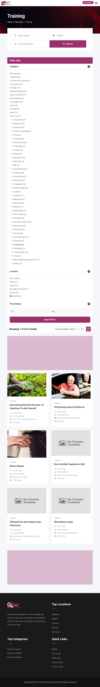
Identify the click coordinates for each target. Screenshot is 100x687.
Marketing (18, 203)
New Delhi (56, 632)
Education (19, 158)
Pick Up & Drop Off (22, 222)
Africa (14, 282)
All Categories (15, 73)
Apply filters (50, 319)
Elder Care (18, 161)
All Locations (15, 278)
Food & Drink (19, 176)
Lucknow (55, 623)
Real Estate (19, 226)
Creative (18, 150)
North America (30, 419)
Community (16, 84)
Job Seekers (16, 102)
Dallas (59, 475)
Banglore (55, 614)
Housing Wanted (18, 91)
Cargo (17, 135)
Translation (19, 248)
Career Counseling (22, 131)
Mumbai (16, 477)
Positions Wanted (14, 657)
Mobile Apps (19, 210)
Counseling (19, 146)
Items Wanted (17, 98)
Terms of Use (57, 667)
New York (16, 419)
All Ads (54, 649)
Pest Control (19, 214)
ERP (16, 165)
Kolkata (55, 619)
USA (22, 419)
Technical (18, 241)
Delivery (17, 154)
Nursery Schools (14, 649)
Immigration (19, 184)
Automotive (19, 120)
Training (18, 245)
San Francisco (18, 536)
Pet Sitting (18, 218)
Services (15, 116)
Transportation (20, 252)
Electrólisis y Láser (63, 522)
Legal (16, 192)
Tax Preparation (21, 237)
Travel (17, 256)
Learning (14, 109)
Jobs (13, 105)
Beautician (18, 123)
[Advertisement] (50, 353)
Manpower (19, 199)
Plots (14, 112)
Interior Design (20, 188)
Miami (59, 533)
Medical (18, 207)
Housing (15, 88)
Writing (17, 263)
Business (18, 127)
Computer (18, 139)
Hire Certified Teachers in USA (69, 464)
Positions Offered (14, 653)
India (21, 477)
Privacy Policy (57, 662)
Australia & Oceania (19, 289)
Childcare (15, 77)
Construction (20, 142)
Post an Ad (56, 653)
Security (18, 233)
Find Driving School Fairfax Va (69, 407)
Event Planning (20, 169)
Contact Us (56, 658)
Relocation (19, 229)
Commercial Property (20, 81)
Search (69, 44)
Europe (14, 292)
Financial (18, 173)
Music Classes (17, 466)
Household (19, 180)
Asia (14, 285)
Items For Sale (18, 95)
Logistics (18, 195)
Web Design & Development (26, 260)
